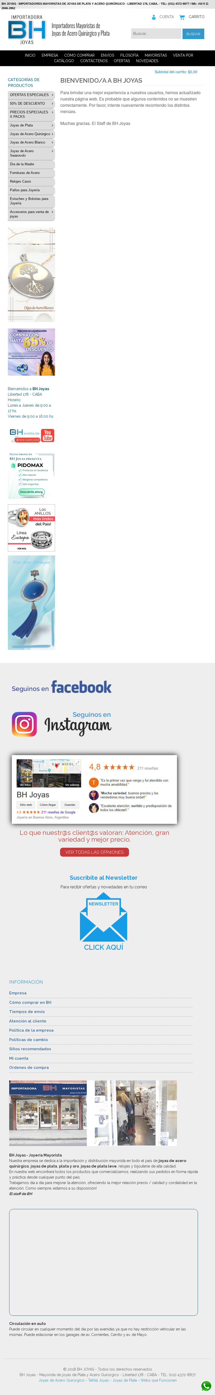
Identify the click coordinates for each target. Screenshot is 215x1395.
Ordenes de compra (29, 1067)
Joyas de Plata (124, 1380)
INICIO (30, 55)
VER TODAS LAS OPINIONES (94, 852)
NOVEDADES (147, 61)
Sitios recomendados (30, 1049)
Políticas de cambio (28, 1039)
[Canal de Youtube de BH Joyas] (31, 435)
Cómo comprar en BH (30, 1002)
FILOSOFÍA (129, 55)
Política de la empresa (31, 1030)
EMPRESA (50, 55)
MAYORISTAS (156, 55)
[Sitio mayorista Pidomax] (31, 475)
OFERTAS (122, 61)
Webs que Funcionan (159, 1380)
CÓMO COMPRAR (79, 55)
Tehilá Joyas (98, 1380)
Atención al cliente (27, 1021)
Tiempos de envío (27, 1011)
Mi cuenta (18, 1058)
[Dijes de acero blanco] (31, 274)
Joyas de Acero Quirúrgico (61, 1380)
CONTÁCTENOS (94, 61)
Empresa (17, 993)
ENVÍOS (107, 55)
